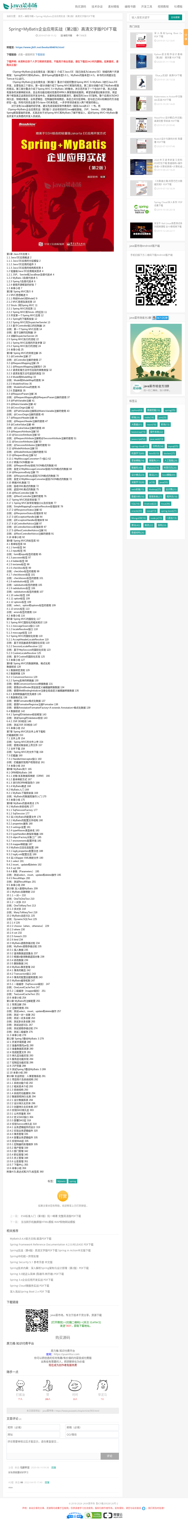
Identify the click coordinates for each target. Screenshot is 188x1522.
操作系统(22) (156, 431)
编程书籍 (130, 6)
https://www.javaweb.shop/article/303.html (77, 1410)
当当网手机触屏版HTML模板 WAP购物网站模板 (48, 1222)
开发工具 (146, 6)
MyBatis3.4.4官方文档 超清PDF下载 (30, 1238)
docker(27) (169, 453)
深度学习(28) (137, 482)
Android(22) (150, 503)
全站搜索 (175, 17)
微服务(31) (154, 460)
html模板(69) (168, 474)
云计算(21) (171, 489)
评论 (109, 1456)
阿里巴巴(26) (170, 467)
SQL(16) (135, 503)
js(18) (152, 482)
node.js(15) (156, 518)
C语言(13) (172, 518)
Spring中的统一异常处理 (24, 1256)
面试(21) (153, 474)
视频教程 (163, 6)
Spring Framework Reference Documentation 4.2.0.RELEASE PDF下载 (51, 1244)
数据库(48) (136, 467)
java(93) (164, 482)
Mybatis (61, 1181)
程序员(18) (172, 496)
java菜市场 (48, 1410)
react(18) (151, 424)
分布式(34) (158, 446)
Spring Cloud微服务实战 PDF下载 (29, 1285)
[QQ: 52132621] (144, 1508)
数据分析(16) (137, 496)
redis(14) (149, 417)
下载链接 (40, 54)
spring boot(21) (169, 510)
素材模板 (113, 6)
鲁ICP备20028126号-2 (107, 1503)
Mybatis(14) (153, 467)
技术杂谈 (97, 6)
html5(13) (154, 453)
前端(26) (135, 417)
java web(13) (156, 439)
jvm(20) (162, 417)
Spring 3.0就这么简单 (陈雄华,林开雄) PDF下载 (37, 1274)
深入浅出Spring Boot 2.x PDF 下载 (30, 1291)
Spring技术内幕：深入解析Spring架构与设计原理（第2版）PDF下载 (49, 1268)
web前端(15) (137, 489)
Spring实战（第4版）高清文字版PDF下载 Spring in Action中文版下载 (50, 1250)
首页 (20, 16)
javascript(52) (138, 439)
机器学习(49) (137, 453)
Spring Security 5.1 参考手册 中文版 (31, 1262)
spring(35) (170, 410)
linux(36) (165, 503)
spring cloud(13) (139, 446)
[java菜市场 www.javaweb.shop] (20, 4)
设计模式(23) (137, 474)
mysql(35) (173, 446)
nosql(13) (151, 510)
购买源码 (80, 6)
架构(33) (162, 525)
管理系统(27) (155, 496)
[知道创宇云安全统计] (74, 1514)
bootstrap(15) (138, 431)
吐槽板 (178, 6)
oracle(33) (136, 510)
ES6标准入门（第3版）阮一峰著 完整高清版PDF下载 (51, 1216)
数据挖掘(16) (153, 410)
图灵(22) (149, 525)
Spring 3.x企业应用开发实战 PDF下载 (31, 1279)
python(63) (136, 410)
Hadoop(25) (155, 489)
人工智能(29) (170, 460)
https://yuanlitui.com (66, 1354)
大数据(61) (136, 424)
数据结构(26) (137, 532)
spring (73, 1181)
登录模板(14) (137, 460)
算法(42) (135, 525)
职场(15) (165, 424)
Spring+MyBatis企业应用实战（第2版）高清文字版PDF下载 (65, 16)
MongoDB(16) (138, 518)
